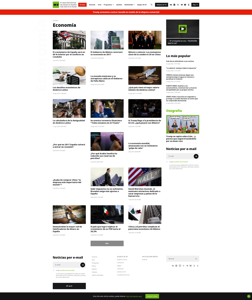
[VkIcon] (170, 4)
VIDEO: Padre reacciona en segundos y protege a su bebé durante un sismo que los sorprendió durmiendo (182, 98)
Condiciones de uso (123, 275)
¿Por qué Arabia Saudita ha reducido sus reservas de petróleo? (104, 156)
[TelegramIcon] (181, 4)
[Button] (151, 4)
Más (107, 243)
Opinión (119, 5)
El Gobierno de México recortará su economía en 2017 (106, 53)
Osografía (174, 111)
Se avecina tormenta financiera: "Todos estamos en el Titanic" (106, 121)
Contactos (120, 263)
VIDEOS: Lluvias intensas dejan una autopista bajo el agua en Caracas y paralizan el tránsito (180, 77)
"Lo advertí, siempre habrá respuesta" (181, 68)
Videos (94, 266)
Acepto (178, 162)
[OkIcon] (188, 4)
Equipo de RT (142, 5)
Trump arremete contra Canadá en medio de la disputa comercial (126, 12)
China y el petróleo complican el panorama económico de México (144, 228)
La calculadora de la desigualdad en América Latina (69, 121)
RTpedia (94, 272)
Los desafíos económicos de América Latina (66, 88)
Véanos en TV (162, 5)
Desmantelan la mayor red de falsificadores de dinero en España (67, 229)
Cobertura (120, 269)
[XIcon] (178, 4)
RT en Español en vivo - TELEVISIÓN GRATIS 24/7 (182, 42)
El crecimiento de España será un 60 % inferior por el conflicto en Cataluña (69, 54)
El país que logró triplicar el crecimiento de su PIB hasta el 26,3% (105, 229)
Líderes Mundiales (97, 275)
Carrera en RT (121, 272)
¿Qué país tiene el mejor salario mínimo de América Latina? (143, 88)
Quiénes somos (122, 260)
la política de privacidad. (181, 162)
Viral (99, 5)
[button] (182, 29)
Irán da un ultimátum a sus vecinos (180, 61)
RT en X (69, 286)
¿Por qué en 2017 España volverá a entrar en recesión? (69, 145)
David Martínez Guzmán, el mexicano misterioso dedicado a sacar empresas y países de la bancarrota (144, 192)
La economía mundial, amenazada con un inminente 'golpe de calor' (143, 146)
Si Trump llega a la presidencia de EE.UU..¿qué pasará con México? (144, 121)
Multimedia (129, 5)
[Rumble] (174, 4)
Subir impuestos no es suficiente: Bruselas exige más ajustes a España (107, 191)
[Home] (56, 5)
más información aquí (134, 296)
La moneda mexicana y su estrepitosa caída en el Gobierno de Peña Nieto (106, 78)
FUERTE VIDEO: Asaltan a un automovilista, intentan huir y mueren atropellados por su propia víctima (181, 88)
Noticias (92, 5)
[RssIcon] (197, 265)
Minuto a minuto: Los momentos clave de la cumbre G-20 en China (144, 53)
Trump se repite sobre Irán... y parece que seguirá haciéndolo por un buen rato (181, 139)
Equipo (119, 266)
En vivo (82, 5)
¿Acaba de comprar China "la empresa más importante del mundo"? (67, 182)
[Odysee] (180, 265)
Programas (108, 5)
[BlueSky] (185, 4)
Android (144, 260)
